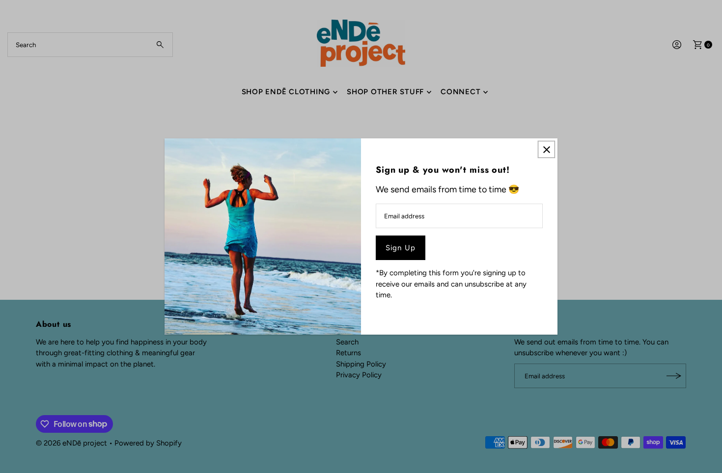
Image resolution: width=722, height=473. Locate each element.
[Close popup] (546, 149)
